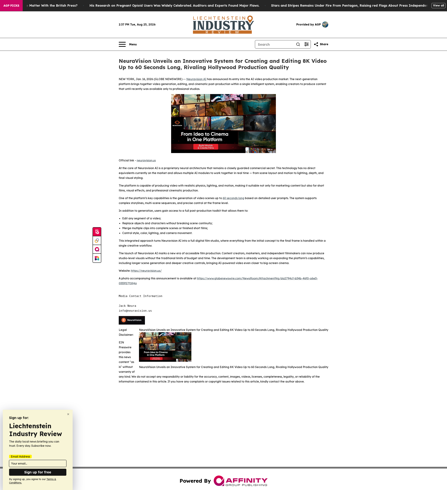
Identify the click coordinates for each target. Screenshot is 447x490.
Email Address (20, 456)
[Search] (298, 44)
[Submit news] (97, 232)
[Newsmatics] (97, 258)
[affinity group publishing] (97, 249)
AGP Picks (11, 5)
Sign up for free (37, 472)
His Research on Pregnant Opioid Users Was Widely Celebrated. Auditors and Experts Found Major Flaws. (174, 5)
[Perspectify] (97, 240)
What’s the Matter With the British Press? (44, 5)
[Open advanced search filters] (306, 44)
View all (438, 5)
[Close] (68, 414)
